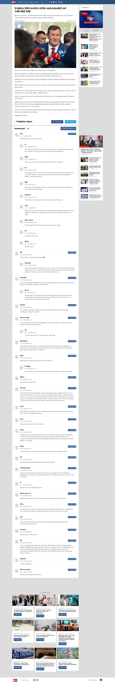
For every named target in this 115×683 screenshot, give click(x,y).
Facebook (58, 122)
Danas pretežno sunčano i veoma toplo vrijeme (22, 636)
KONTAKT (36, 2)
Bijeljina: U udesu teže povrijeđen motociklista (21, 663)
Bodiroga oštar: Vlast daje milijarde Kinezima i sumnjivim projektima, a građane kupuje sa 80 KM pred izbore (67, 638)
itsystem (94, 680)
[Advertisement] (32, 586)
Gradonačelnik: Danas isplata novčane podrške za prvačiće (23, 610)
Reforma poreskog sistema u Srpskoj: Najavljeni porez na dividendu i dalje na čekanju (45, 664)
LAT (42, 2)
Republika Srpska (45, 592)
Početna (21, 2)
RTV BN (31, 2)
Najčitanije (95, 30)
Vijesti (25, 2)
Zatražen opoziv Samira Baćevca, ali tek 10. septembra (43, 611)
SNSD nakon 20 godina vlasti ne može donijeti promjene (67, 610)
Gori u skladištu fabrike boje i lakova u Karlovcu (45, 636)
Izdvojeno (86, 30)
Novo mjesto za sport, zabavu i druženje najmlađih (67, 663)
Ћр (46, 2)
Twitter (72, 122)
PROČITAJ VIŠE (17, 614)
